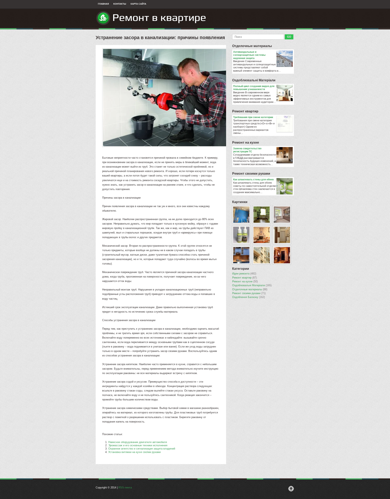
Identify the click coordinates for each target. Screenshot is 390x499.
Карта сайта (138, 4)
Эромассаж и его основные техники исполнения (137, 445)
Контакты (119, 4)
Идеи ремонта (244, 273)
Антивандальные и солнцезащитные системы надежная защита (249, 55)
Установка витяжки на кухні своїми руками (134, 452)
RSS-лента (125, 487)
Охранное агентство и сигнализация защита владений (141, 448)
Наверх (291, 488)
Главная (103, 4)
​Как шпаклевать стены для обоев (253, 179)
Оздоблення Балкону (248, 297)
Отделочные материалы (252, 46)
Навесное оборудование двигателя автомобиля (137, 442)
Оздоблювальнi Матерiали (253, 80)
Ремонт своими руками (251, 173)
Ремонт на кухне (245, 142)
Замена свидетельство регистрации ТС (247, 150)
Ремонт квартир (245, 111)
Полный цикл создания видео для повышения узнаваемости (253, 88)
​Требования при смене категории (253, 117)
